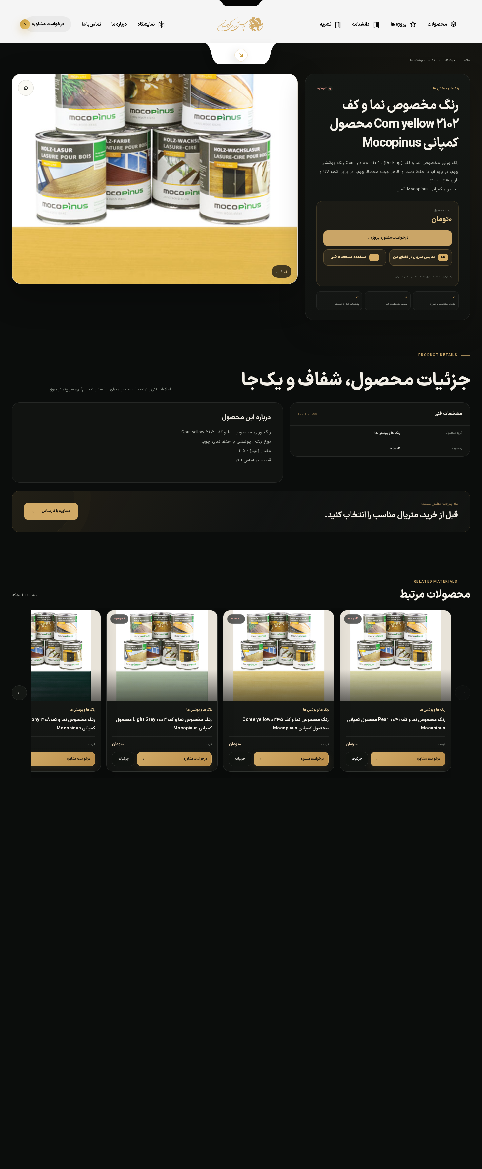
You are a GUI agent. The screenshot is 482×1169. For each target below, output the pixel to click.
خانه (467, 60)
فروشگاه (450, 60)
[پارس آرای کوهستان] (241, 28)
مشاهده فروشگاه (24, 595)
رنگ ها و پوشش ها (422, 60)
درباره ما (119, 24)
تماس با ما (91, 24)
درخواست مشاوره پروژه (387, 238)
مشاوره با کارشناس (50, 511)
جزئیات (357, 758)
